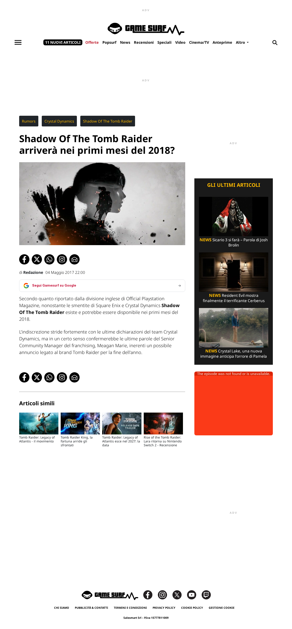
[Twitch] (206, 594)
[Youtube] (194, 594)
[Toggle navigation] (18, 42)
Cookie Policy (192, 608)
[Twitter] (179, 594)
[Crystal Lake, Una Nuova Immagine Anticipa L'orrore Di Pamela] (233, 327)
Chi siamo (61, 608)
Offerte (92, 42)
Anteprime (222, 42)
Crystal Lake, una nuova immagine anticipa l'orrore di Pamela (233, 353)
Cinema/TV (199, 42)
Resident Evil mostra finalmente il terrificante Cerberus (234, 298)
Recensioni (144, 42)
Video (180, 42)
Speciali (164, 42)
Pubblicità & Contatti (91, 608)
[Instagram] (165, 594)
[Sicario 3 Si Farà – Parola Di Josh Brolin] (233, 216)
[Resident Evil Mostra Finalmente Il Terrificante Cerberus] (233, 272)
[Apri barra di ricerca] (274, 42)
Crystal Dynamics (59, 121)
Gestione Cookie (222, 608)
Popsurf (109, 42)
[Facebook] (150, 594)
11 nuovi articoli (63, 42)
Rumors (29, 121)
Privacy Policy (164, 608)
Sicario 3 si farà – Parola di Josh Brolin (234, 242)
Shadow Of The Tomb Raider (107, 121)
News (125, 42)
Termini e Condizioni (130, 608)
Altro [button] (241, 42)
